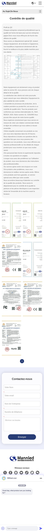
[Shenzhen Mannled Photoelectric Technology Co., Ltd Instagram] (16, 472)
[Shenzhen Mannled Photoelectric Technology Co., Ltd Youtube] (21, 472)
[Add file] (3, 528)
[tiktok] (27, 472)
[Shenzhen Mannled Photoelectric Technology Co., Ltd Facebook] (10, 472)
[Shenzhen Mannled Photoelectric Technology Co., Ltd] (9, 3)
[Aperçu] (22, 461)
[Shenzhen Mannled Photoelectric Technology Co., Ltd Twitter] (5, 472)
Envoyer (22, 437)
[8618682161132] (32, 472)
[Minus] (40, 478)
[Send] (41, 528)
